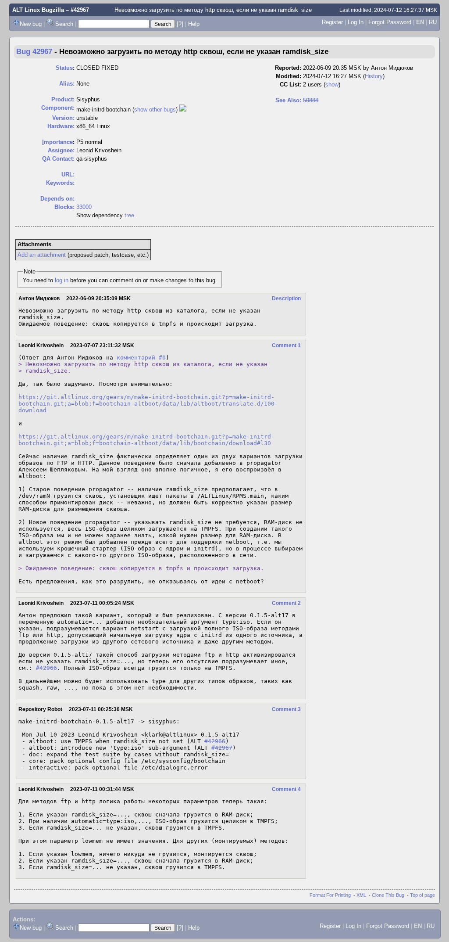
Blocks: (64, 207)
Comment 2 (286, 603)
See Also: (288, 100)
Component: (58, 107)
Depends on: (57, 198)
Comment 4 (286, 789)
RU (433, 22)
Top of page (422, 895)
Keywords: (60, 183)
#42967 (221, 747)
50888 (310, 100)
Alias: (67, 83)
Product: (63, 99)
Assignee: (61, 150)
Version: (63, 118)
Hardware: (61, 126)
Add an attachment (42, 255)
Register (332, 22)
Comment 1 (286, 345)
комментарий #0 (141, 357)
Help (194, 24)
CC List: (290, 84)
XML (361, 895)
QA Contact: (58, 158)
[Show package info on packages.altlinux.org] (182, 109)
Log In (355, 22)
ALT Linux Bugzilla (38, 10)
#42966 (46, 668)
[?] (180, 24)
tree (129, 215)
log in (61, 280)
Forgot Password (389, 22)
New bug (31, 24)
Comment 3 (286, 709)
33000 (84, 207)
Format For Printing (330, 895)
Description (286, 298)
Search (64, 24)
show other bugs (155, 109)
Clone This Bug (388, 895)
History (374, 76)
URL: (68, 174)
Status (64, 68)
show (332, 84)
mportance (57, 142)
